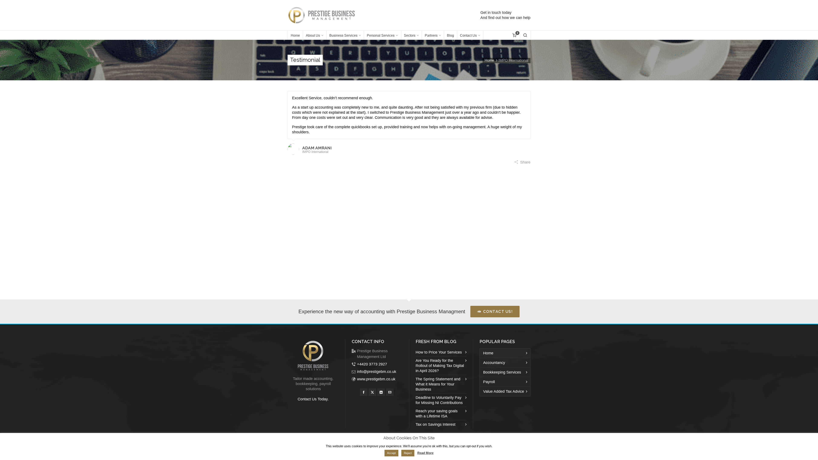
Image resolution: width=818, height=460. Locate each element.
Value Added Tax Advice (503, 391)
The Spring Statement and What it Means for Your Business (438, 384)
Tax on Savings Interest (435, 424)
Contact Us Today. (313, 399)
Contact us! (498, 311)
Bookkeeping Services (502, 372)
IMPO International (315, 152)
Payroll (489, 382)
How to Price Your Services (439, 352)
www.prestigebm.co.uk (376, 379)
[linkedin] (381, 392)
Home (489, 60)
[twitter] (372, 392)
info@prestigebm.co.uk (376, 371)
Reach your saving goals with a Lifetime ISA (437, 413)
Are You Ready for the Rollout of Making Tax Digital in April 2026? (440, 365)
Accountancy (494, 363)
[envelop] (390, 392)
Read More (425, 453)
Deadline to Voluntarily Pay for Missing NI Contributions (439, 400)
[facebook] (363, 392)
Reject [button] (408, 453)
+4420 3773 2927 (372, 364)
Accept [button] (391, 453)
